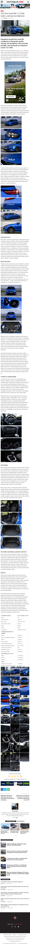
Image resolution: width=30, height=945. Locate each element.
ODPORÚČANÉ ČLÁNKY (10, 821)
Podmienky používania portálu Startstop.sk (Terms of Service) (15, 936)
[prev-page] (14, 835)
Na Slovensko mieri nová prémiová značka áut (12, 881)
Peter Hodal (3, 889)
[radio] (9, 776)
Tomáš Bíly (5, 18)
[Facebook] (2, 789)
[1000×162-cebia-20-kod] (15, 783)
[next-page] (16, 835)
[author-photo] (15, 806)
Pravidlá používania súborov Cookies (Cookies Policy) (15, 938)
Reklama (14, 934)
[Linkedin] (17, 817)
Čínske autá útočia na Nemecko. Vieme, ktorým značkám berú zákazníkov (5, 832)
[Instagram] (15, 817)
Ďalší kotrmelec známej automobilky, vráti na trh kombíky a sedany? (14, 831)
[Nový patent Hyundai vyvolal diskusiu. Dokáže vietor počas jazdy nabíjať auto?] (24, 826)
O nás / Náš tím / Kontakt (22, 934)
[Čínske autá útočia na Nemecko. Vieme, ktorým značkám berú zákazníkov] (5, 826)
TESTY (5, 9)
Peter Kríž (2, 883)
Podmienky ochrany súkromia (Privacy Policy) (15, 939)
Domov (2, 9)
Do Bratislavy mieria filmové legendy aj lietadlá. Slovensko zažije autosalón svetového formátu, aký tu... (15, 893)
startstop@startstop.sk (18, 924)
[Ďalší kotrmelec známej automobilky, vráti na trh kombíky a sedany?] (15, 826)
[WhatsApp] (8, 789)
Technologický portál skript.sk (15, 941)
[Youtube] (18, 926)
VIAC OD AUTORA (20, 821)
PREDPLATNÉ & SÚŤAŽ (7, 934)
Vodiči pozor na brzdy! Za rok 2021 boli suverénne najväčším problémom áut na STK (22, 798)
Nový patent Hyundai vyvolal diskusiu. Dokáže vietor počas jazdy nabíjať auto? (24, 832)
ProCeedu (21, 50)
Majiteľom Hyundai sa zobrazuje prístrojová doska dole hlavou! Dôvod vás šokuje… (7, 798)
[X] (5, 789)
